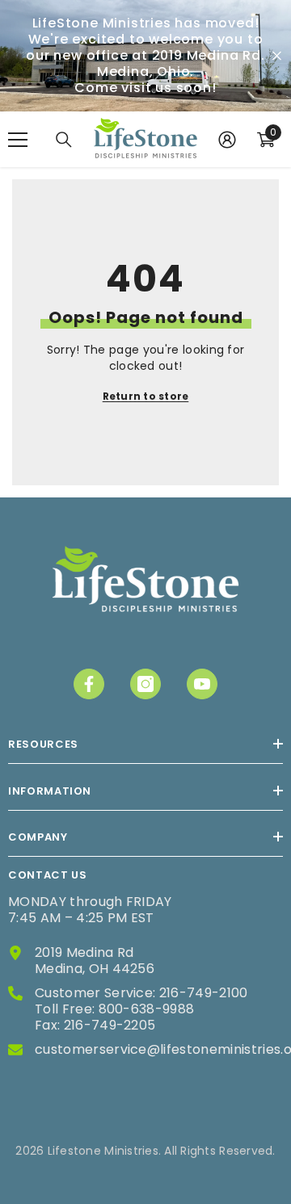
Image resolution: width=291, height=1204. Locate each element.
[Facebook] (89, 684)
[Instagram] (145, 684)
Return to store (146, 396)
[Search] (64, 139)
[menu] (17, 139)
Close (277, 56)
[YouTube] (202, 684)
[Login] (227, 139)
